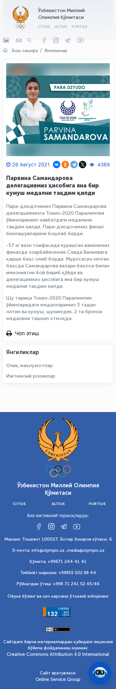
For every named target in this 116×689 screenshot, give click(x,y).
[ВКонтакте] (56, 164)
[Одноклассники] (65, 164)
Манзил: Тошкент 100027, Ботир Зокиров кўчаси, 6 (58, 539)
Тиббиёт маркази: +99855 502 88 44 (58, 572)
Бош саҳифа (25, 50)
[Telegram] (74, 164)
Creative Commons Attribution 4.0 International (58, 654)
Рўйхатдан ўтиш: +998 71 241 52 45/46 (58, 583)
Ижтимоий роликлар (30, 376)
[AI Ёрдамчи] (100, 673)
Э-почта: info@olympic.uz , (39, 550)
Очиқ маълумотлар (29, 365)
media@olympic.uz (86, 550)
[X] (82, 164)
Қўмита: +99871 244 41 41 (58, 561)
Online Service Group (58, 679)
